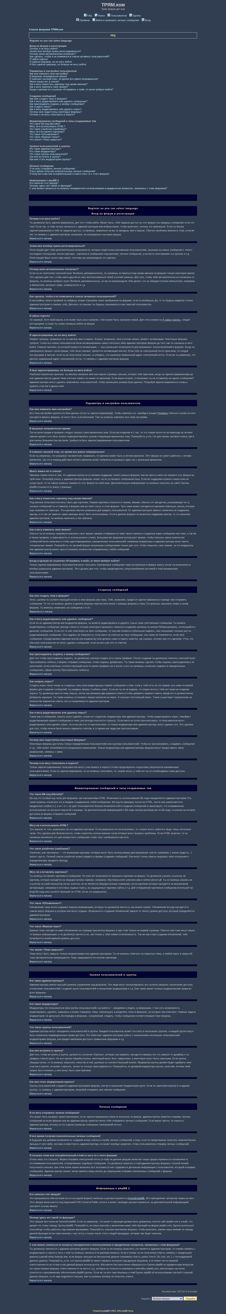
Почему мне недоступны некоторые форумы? (56, 112)
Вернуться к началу (41, 238)
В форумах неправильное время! (48, 76)
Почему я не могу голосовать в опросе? (52, 114)
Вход (148, 20)
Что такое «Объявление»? (44, 134)
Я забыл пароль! (39, 59)
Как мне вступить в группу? (45, 156)
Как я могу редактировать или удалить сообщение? (58, 101)
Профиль (84, 20)
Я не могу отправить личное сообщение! (52, 168)
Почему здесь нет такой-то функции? (51, 185)
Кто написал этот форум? (44, 183)
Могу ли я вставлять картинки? (47, 131)
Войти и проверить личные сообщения (117, 20)
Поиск (101, 15)
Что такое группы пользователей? (49, 154)
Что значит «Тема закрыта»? (46, 139)
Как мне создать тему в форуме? (48, 98)
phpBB (106, 1311)
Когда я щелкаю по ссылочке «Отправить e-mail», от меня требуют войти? (71, 89)
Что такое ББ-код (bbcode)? (45, 123)
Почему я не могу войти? (44, 48)
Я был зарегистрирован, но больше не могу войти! (58, 64)
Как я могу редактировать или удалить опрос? (55, 109)
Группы (137, 15)
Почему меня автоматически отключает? (53, 54)
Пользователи (119, 15)
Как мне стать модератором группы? (50, 159)
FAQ (89, 15)
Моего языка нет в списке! (44, 81)
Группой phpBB (136, 1198)
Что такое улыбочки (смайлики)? (48, 129)
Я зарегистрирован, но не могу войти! (51, 61)
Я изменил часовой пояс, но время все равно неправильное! (64, 79)
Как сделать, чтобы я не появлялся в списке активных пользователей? (69, 56)
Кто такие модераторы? (43, 151)
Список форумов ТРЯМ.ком (46, 29)
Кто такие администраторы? (45, 148)
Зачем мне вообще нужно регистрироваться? (55, 51)
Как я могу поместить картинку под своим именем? (59, 84)
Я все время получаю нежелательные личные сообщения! (62, 171)
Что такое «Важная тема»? (45, 137)
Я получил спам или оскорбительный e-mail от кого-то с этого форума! (69, 173)
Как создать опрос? (40, 106)
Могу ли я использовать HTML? (47, 126)
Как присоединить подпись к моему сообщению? (57, 104)
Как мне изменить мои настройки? (49, 73)
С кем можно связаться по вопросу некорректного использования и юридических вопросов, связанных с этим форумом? (98, 188)
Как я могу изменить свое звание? (49, 86)
